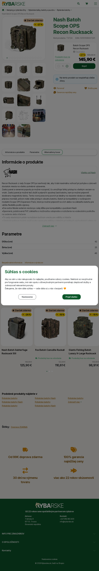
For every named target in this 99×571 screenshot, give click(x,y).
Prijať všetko (71, 297)
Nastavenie (27, 297)
